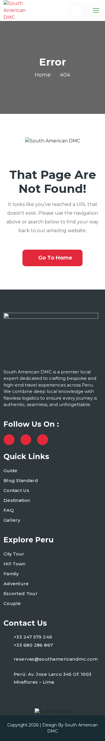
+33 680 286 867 (33, 645)
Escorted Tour (21, 593)
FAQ (9, 510)
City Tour (14, 554)
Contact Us (16, 490)
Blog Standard (21, 480)
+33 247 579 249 (33, 637)
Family (11, 573)
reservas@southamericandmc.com (56, 659)
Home (43, 75)
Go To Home (55, 258)
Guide (11, 470)
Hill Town (15, 564)
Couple (12, 603)
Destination (17, 500)
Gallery (12, 520)
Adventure (16, 583)
